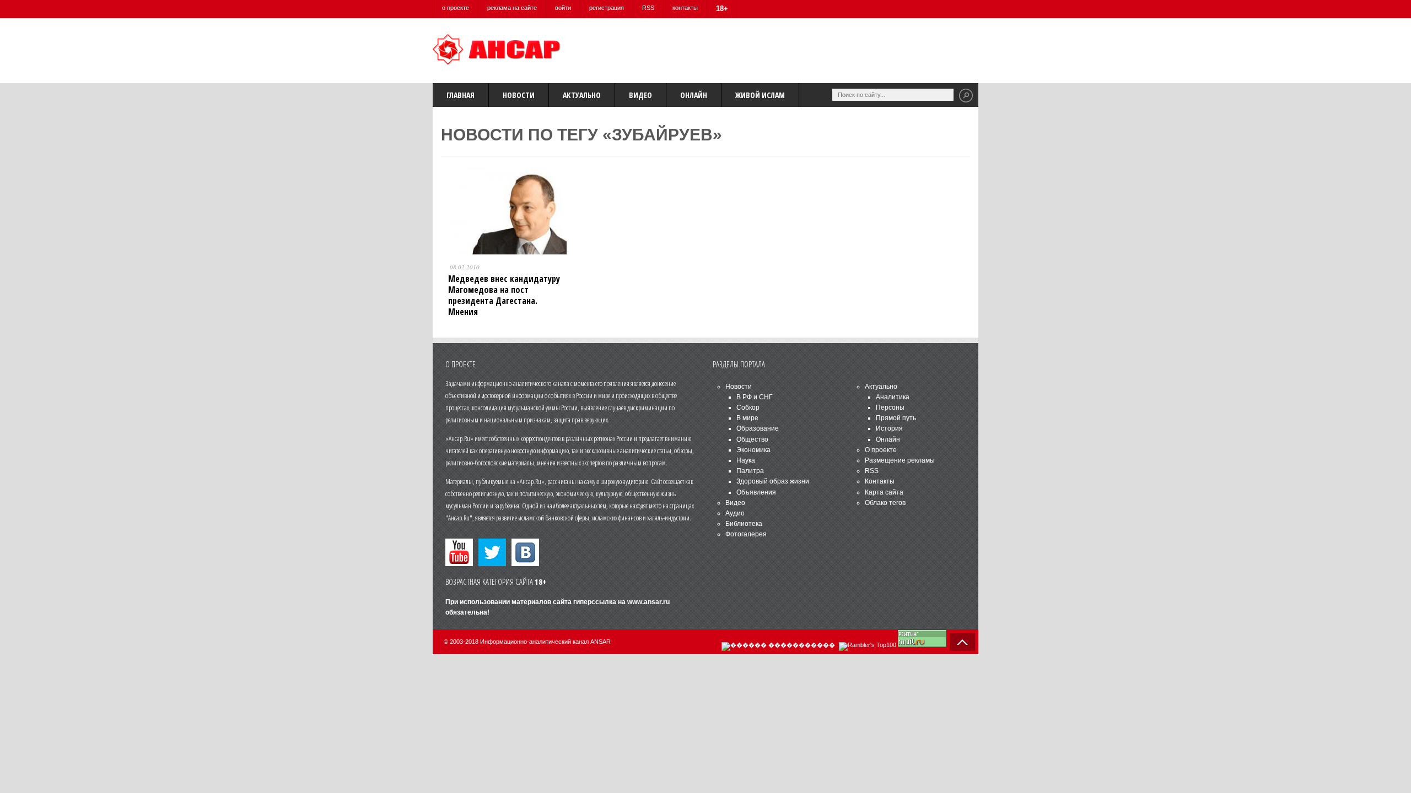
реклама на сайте (512, 7)
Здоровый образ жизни (772, 481)
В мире (747, 418)
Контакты (880, 481)
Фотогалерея (746, 534)
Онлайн (693, 95)
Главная (460, 95)
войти (563, 7)
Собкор (748, 407)
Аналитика (892, 397)
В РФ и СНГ (754, 397)
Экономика (753, 450)
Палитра (750, 471)
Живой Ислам (760, 95)
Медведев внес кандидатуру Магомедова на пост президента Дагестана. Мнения (504, 295)
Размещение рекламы (900, 460)
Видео (640, 95)
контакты (685, 7)
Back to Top (962, 642)
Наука (745, 460)
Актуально (582, 95)
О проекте (881, 450)
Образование (757, 428)
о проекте (455, 7)
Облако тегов (885, 503)
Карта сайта (884, 492)
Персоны (890, 407)
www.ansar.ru (648, 602)
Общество (752, 439)
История (889, 428)
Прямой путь (896, 418)
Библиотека (743, 524)
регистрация (606, 7)
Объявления (756, 492)
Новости (519, 95)
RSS (648, 7)
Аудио (735, 513)
